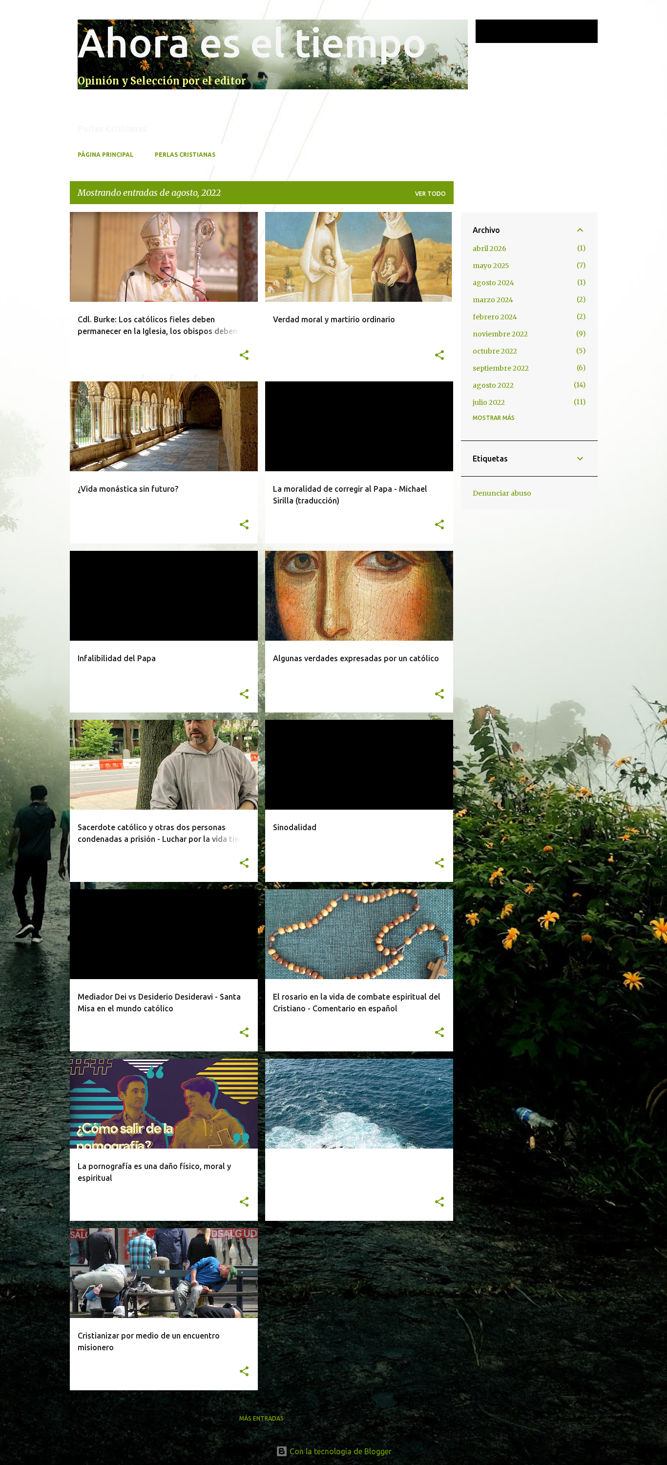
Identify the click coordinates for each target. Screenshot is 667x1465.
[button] (244, 355)
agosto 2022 (493, 385)
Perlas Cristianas (185, 154)
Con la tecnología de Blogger (340, 1451)
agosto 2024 (493, 282)
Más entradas (261, 1418)
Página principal (105, 154)
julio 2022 (489, 402)
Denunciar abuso (502, 493)
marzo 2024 (493, 299)
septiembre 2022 (501, 368)
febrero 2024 (495, 317)
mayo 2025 (491, 265)
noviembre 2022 (500, 334)
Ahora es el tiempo (252, 42)
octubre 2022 (495, 351)
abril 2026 (489, 248)
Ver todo (430, 193)
